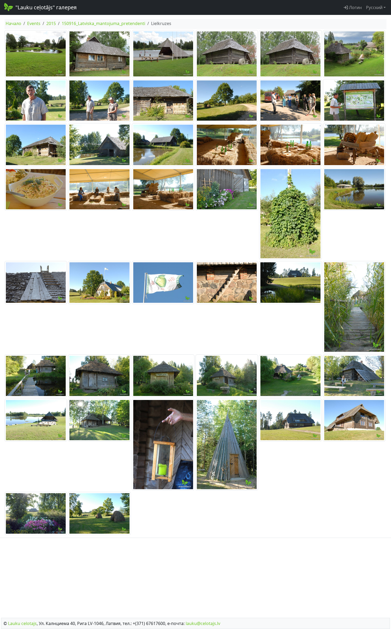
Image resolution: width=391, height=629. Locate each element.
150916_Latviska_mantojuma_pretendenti (103, 23)
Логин (355, 7)
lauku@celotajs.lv (203, 623)
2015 (51, 23)
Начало (13, 23)
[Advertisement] (195, 576)
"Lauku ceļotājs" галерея (46, 7)
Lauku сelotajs (22, 623)
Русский (374, 7)
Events (33, 23)
